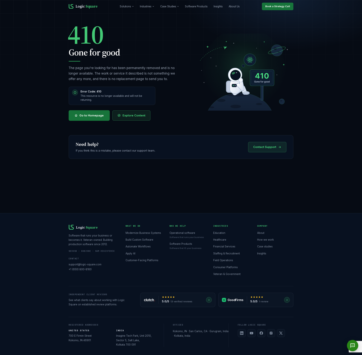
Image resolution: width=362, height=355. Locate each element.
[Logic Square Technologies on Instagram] (271, 333)
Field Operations (223, 260)
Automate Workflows (138, 246)
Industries (145, 6)
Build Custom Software (139, 239)
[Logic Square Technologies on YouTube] (251, 333)
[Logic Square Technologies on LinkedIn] (242, 333)
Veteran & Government (227, 274)
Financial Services (224, 246)
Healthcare (219, 239)
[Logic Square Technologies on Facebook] (261, 333)
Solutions (125, 6)
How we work (265, 239)
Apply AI (130, 253)
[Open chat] (352, 345)
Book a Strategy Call (277, 6)
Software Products (196, 6)
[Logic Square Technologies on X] (281, 333)
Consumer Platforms (225, 267)
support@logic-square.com (85, 264)
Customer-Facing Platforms (142, 260)
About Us (234, 6)
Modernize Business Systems (143, 232)
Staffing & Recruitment (226, 253)
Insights (218, 6)
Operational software (182, 232)
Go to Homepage (91, 115)
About (260, 232)
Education (219, 232)
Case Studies (168, 6)
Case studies (265, 246)
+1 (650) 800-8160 (80, 269)
